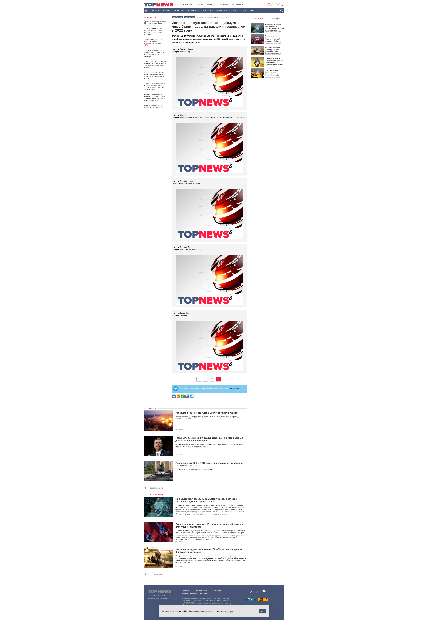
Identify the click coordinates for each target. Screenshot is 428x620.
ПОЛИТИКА (179, 10)
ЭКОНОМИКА (193, 10)
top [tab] (259, 19)
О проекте (186, 591)
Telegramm (235, 388)
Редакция (217, 591)
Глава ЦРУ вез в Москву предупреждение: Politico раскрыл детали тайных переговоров (153, 31)
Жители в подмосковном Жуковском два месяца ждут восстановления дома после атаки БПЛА (155, 97)
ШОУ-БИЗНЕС (208, 10)
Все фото (166, 10)
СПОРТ (244, 10)
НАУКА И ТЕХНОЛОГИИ (227, 10)
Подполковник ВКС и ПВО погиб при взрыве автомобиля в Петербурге (154, 42)
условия (230, 611)
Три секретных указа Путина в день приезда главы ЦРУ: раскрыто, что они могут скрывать (154, 53)
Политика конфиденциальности (195, 594)
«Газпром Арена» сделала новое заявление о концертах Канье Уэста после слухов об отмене (155, 75)
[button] (146, 10)
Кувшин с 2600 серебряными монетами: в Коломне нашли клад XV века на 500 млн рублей (155, 64)
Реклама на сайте (201, 591)
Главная (155, 10)
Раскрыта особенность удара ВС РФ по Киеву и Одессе (155, 22)
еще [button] (252, 10)
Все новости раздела (154, 488)
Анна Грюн (223, 17)
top (186, 4)
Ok (262, 611)
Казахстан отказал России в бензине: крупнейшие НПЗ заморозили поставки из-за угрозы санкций (154, 86)
